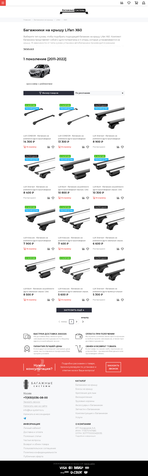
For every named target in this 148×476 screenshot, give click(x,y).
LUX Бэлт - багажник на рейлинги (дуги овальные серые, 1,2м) (38, 290)
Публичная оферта (33, 456)
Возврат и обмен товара (36, 444)
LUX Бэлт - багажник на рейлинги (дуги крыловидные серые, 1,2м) (108, 188)
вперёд (85, 317)
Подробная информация (85, 436)
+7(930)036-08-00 (35, 397)
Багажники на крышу (86, 385)
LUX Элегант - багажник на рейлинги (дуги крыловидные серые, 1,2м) (37, 188)
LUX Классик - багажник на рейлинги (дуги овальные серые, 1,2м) (73, 290)
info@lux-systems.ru (33, 410)
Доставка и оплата (33, 432)
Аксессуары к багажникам (89, 405)
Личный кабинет (32, 428)
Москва (27, 393)
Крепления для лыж (85, 393)
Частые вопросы (32, 440)
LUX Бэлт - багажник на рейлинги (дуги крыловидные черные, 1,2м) (73, 188)
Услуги (78, 417)
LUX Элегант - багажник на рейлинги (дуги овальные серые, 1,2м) (108, 239)
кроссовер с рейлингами (39, 84)
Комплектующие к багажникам (91, 413)
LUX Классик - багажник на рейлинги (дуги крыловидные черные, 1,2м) (37, 239)
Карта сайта (89, 464)
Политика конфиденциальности (40, 452)
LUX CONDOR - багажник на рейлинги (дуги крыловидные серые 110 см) (72, 137)
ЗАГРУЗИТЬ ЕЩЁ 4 (74, 310)
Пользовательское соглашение (39, 448)
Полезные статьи (32, 436)
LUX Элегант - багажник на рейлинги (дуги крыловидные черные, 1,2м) (106, 137)
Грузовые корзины (84, 401)
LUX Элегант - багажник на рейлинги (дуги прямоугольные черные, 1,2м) (107, 290)
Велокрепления (83, 397)
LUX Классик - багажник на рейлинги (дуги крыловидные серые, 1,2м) (72, 239)
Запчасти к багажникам (87, 409)
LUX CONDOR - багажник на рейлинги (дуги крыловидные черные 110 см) (37, 137)
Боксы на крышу (84, 389)
